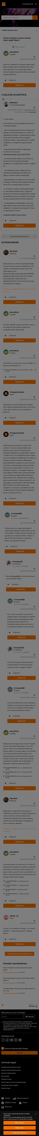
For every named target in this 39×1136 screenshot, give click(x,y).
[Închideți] (36, 1114)
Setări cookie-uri (19, 1122)
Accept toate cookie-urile (19, 1132)
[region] (19, 1123)
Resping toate (19, 1127)
